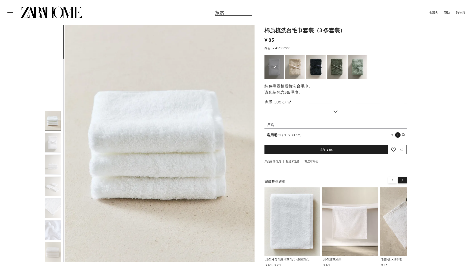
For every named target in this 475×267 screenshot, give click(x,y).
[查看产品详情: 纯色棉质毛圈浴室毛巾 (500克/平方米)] (292, 221)
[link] (51, 12)
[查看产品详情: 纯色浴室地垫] (350, 221)
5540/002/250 (281, 48)
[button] (160, 143)
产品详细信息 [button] (272, 161)
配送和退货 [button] (293, 161)
